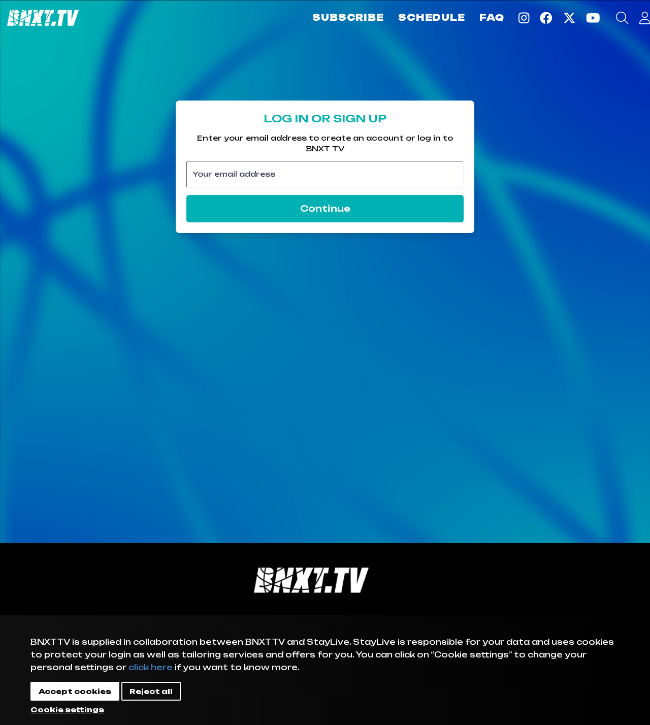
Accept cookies (75, 691)
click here (150, 667)
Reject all (151, 691)
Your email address (233, 174)
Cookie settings (67, 709)
